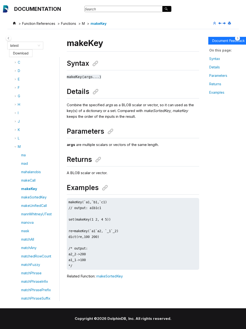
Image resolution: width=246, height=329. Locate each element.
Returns (215, 84)
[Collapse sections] (215, 23)
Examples (216, 92)
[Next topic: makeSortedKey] (224, 23)
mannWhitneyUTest (36, 214)
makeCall (28, 180)
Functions (68, 23)
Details (214, 67)
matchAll (27, 239)
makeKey (98, 23)
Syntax (214, 59)
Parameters (218, 75)
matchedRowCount (36, 256)
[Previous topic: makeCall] (220, 23)
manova (27, 222)
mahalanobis (31, 172)
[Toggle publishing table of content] (8, 38)
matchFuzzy (30, 265)
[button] (16, 62)
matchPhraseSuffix (35, 298)
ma (23, 155)
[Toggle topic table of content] (237, 38)
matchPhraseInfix (34, 281)
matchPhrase (31, 273)
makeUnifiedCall (34, 206)
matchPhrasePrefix (36, 290)
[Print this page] (230, 23)
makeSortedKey (34, 197)
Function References (38, 23)
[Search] (167, 9)
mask (25, 231)
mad (24, 163)
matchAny (29, 248)
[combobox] (23, 45)
